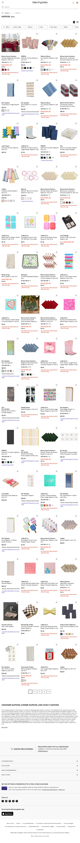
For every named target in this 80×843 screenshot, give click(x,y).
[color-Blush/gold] (8, 371)
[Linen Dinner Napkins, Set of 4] (69, 611)
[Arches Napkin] (11, 568)
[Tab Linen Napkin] (11, 611)
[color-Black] (25, 68)
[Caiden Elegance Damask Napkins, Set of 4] (11, 43)
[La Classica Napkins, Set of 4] (50, 43)
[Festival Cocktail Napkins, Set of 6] (11, 437)
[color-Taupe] (8, 70)
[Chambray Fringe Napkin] (11, 89)
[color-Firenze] (22, 198)
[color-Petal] (22, 68)
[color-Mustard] (70, 634)
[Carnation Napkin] (30, 480)
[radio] (3, 69)
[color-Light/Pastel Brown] (25, 681)
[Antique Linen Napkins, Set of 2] (11, 480)
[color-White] (72, 203)
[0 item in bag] (77, 2)
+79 (33, 68)
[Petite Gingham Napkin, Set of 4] (30, 653)
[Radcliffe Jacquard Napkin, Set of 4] (69, 568)
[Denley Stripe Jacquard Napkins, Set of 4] (50, 175)
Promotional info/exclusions (50, 789)
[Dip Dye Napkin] (11, 347)
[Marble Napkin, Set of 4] (30, 394)
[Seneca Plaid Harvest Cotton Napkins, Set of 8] (50, 261)
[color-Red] (6, 70)
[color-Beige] (64, 203)
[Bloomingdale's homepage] (3, 13)
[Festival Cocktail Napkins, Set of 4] (50, 132)
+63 (53, 157)
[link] (11, 65)
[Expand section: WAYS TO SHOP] (40, 775)
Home (7, 13)
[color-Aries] (45, 505)
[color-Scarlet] (31, 198)
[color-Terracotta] (67, 634)
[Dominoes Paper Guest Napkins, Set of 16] (50, 222)
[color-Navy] (31, 68)
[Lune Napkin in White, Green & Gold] (11, 525)
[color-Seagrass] (14, 201)
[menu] (3, 2)
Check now (61, 789)
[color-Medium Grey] (72, 634)
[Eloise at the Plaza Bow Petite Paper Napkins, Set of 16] (69, 304)
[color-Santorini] (28, 198)
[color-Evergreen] (31, 374)
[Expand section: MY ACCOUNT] (40, 766)
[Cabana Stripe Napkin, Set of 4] (11, 175)
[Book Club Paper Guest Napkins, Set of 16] (69, 261)
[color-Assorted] (3, 201)
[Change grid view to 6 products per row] (77, 22)
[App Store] (7, 814)
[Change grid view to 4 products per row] (74, 22)
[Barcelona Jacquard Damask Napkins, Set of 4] (69, 43)
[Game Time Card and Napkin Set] (69, 222)
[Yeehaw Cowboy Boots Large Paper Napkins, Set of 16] (30, 132)
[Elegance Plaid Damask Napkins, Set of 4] (50, 304)
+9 (52, 69)
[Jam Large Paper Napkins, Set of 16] (50, 653)
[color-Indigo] (45, 70)
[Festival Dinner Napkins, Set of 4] (30, 43)
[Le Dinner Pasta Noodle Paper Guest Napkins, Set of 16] (50, 611)
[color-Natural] (6, 110)
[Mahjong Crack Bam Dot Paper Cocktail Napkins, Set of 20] (50, 568)
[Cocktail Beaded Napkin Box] (30, 261)
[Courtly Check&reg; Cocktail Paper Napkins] (30, 611)
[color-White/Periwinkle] (6, 371)
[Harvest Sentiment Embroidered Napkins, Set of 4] (30, 304)
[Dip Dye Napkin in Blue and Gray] (69, 480)
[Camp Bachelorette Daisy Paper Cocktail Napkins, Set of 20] (30, 568)
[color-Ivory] (50, 70)
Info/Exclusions (43, 751)
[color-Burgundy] (67, 203)
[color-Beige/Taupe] (11, 371)
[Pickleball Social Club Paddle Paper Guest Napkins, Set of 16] (30, 525)
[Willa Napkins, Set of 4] (69, 653)
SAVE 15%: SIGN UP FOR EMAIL (23, 749)
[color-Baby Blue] (22, 374)
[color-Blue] (3, 110)
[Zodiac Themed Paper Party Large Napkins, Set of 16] (50, 480)
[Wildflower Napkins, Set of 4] (50, 525)
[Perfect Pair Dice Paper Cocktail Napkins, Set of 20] (50, 347)
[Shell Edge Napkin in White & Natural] (69, 394)
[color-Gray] (28, 68)
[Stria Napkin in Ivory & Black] (30, 89)
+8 (52, 505)
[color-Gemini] (50, 505)
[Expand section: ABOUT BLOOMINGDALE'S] (40, 770)
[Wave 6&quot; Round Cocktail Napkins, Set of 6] (30, 175)
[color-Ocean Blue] (11, 201)
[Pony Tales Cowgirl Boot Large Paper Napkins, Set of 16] (69, 347)
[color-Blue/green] (3, 371)
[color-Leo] (47, 505)
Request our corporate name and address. (57, 832)
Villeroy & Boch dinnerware (21, 721)
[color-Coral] (8, 201)
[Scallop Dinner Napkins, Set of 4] (11, 132)
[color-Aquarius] (42, 505)
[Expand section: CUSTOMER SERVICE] (40, 761)
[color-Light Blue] (61, 634)
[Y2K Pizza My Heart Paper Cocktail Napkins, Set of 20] (11, 304)
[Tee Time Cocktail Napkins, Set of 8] (11, 653)
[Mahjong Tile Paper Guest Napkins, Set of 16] (11, 222)
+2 (13, 371)
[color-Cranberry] (3, 70)
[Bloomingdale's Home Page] (40, 2)
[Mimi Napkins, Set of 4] (11, 261)
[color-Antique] (61, 203)
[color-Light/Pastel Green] (22, 681)
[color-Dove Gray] (42, 70)
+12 (13, 462)
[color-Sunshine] (6, 201)
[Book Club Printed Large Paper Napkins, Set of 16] (50, 394)
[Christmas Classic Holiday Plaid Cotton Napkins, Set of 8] (69, 89)
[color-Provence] (25, 198)
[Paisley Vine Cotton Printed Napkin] (11, 394)
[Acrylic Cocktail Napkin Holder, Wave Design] (69, 132)
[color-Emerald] (50, 158)
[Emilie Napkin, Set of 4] (69, 525)
